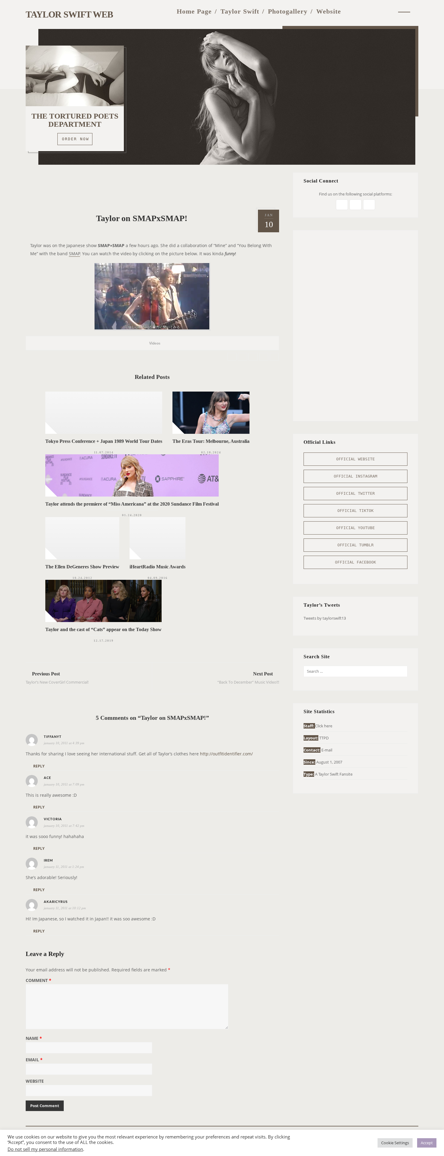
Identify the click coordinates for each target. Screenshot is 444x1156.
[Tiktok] (389, 11)
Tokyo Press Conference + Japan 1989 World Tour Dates (103, 441)
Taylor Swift (239, 11)
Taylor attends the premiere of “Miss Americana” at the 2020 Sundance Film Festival (132, 504)
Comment (38, 980)
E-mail (326, 750)
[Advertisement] (152, 185)
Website (328, 11)
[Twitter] (352, 11)
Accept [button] (427, 1142)
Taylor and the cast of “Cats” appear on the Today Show (103, 629)
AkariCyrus (56, 902)
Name (34, 1038)
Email (34, 1060)
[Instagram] (364, 11)
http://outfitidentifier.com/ (226, 754)
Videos (154, 343)
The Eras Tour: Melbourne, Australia (210, 441)
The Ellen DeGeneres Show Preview (82, 566)
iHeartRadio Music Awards (157, 566)
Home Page (194, 11)
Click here (323, 726)
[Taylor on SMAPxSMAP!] (231, 356)
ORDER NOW (75, 139)
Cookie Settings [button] (395, 1142)
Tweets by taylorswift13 (325, 618)
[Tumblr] (376, 11)
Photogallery (287, 11)
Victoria (53, 819)
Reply (38, 766)
